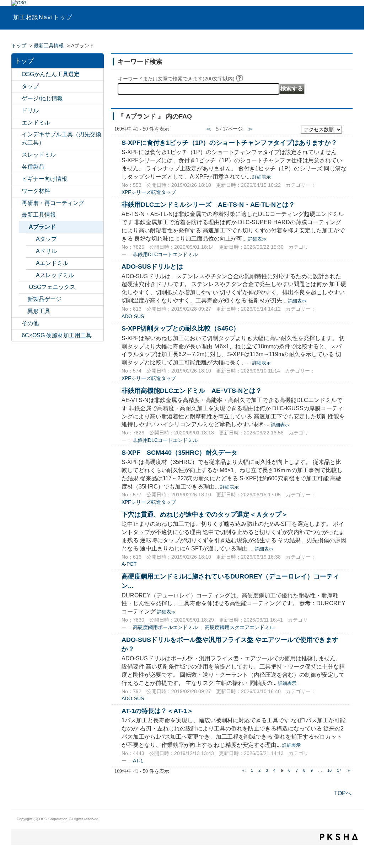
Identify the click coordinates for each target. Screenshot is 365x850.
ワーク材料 (36, 191)
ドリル (30, 110)
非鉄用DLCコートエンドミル (165, 254)
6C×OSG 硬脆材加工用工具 (57, 335)
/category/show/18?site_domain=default (17, 179)
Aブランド (42, 227)
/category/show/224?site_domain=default (17, 215)
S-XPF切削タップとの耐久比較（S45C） (181, 328)
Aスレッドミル (55, 275)
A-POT (129, 564)
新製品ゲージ (44, 299)
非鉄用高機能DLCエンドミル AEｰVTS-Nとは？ (192, 390)
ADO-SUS (133, 316)
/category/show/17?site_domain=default (17, 167)
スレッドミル (39, 155)
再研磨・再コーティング (53, 203)
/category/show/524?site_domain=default (17, 135)
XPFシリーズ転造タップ (149, 192)
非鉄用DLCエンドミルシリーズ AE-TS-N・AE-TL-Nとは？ (208, 204)
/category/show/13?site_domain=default (17, 111)
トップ (18, 45)
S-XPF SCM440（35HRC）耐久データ (179, 452)
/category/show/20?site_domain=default (17, 324)
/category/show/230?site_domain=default (31, 263)
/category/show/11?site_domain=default (17, 87)
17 (339, 770)
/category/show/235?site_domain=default (31, 251)
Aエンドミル (52, 263)
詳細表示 (261, 177)
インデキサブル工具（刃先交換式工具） (61, 138)
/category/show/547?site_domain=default (17, 74)
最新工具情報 (49, 45)
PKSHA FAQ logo (339, 836)
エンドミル (36, 123)
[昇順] (346, 128)
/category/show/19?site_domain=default (17, 191)
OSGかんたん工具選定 (51, 74)
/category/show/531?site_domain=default (17, 203)
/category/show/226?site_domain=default (24, 227)
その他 (30, 323)
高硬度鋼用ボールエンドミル (165, 627)
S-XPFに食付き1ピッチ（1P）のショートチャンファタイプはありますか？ (229, 142)
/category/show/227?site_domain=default (24, 287)
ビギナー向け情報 (44, 179)
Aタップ (46, 239)
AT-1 (138, 761)
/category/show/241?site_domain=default (31, 239)
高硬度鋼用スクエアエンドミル (239, 627)
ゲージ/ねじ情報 (42, 98)
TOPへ (342, 793)
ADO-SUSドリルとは (152, 266)
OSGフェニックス (52, 287)
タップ (30, 86)
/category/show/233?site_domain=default (31, 275)
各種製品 (33, 167)
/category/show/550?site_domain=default (17, 336)
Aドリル (46, 251)
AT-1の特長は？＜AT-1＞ (157, 710)
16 (329, 770)
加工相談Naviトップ (43, 17)
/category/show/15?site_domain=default (17, 155)
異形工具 (38, 311)
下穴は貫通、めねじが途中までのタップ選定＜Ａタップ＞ (205, 514)
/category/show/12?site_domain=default (17, 99)
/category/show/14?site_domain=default (17, 123)
